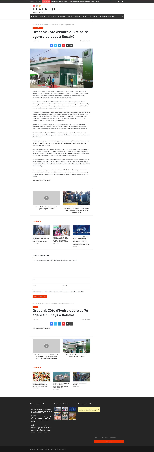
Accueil (34, 16)
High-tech (94, 16)
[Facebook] (51, 45)
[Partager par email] (67, 45)
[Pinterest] (63, 45)
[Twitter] (55, 45)
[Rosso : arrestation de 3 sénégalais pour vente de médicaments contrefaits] (41, 376)
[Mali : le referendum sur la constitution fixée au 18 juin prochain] (65, 414)
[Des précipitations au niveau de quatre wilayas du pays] (72, 414)
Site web (65, 285)
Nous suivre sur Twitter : (85, 404)
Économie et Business (65, 16)
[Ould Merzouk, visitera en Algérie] (81, 376)
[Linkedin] (59, 45)
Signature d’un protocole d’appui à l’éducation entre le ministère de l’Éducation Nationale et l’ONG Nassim (77, 1)
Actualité (40, 24)
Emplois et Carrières (107, 16)
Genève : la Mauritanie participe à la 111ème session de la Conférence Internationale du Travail (41, 239)
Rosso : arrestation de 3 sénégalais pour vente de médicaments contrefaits (40, 384)
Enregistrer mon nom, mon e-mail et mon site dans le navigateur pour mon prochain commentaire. (59, 291)
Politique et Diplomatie (48, 16)
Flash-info (40, 303)
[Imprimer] (71, 45)
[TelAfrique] (45, 8)
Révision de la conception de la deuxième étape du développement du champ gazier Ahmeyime (61, 385)
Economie (40, 27)
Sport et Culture (81, 16)
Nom (34, 279)
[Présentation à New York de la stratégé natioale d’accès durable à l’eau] (57, 418)
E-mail (34, 285)
